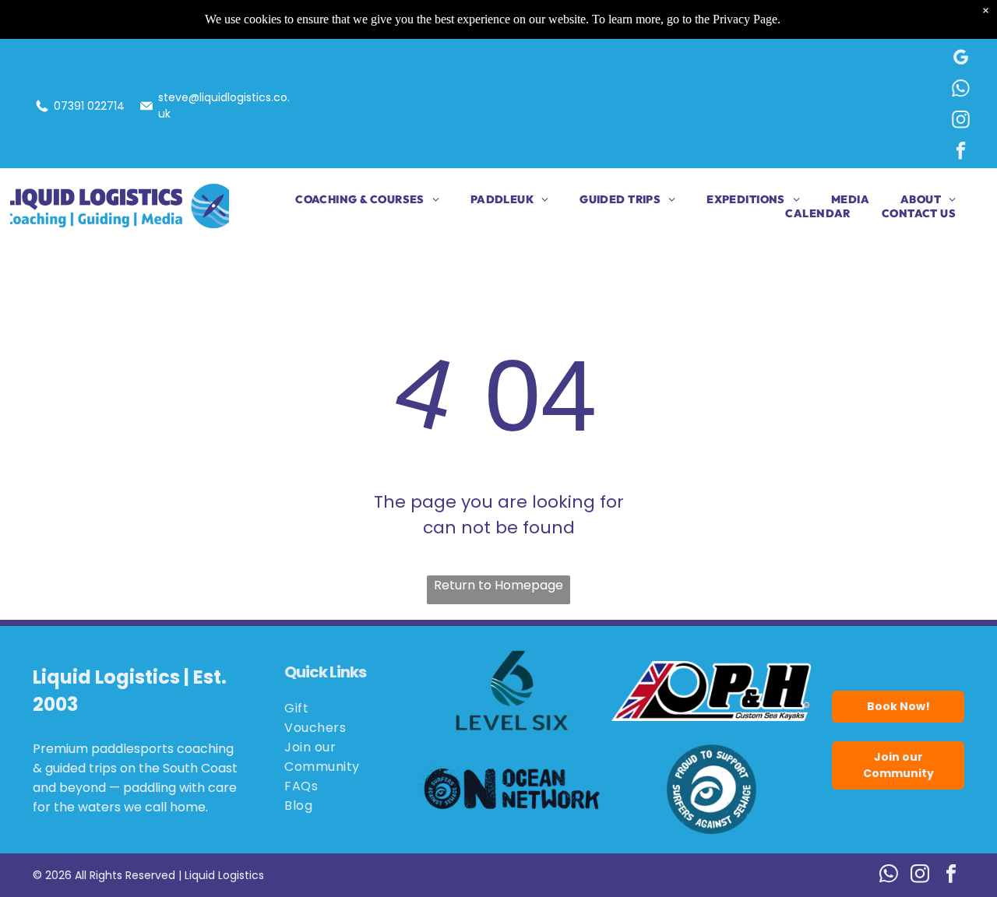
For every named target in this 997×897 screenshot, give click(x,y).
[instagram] (960, 121)
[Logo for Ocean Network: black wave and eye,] (512, 789)
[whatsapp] (960, 90)
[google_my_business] (960, 59)
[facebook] (960, 152)
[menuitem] (351, 199)
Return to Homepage (498, 585)
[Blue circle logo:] (711, 789)
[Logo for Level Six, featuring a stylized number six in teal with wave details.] (512, 691)
